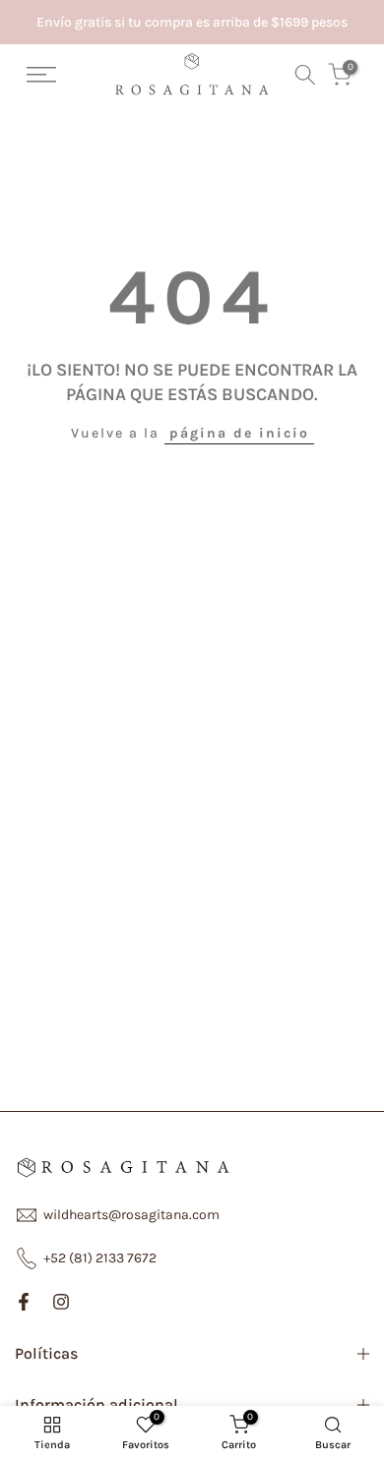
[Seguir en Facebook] (23, 1302)
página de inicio (239, 433)
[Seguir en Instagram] (61, 1302)
